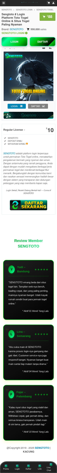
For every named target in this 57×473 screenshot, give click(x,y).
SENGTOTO (7, 9)
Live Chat (49, 468)
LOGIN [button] (14, 106)
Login (17, 469)
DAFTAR (42, 41)
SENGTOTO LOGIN (24, 9)
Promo (6, 469)
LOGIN (14, 41)
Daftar (28, 469)
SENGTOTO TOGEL (45, 9)
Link (40, 469)
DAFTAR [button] (35, 106)
